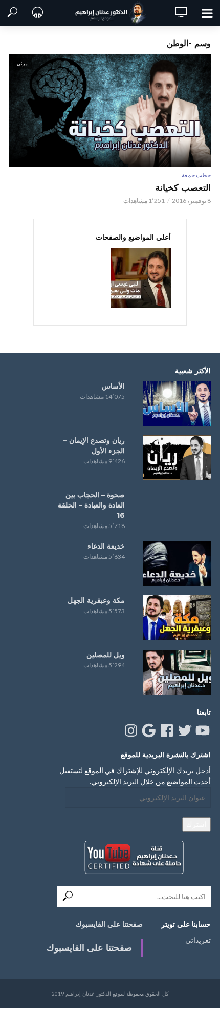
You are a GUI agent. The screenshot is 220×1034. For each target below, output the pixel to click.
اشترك (196, 824)
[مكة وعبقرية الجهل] (177, 617)
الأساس (113, 386)
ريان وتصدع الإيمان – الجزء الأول (94, 445)
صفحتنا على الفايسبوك (109, 924)
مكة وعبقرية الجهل (96, 600)
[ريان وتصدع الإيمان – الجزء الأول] (177, 457)
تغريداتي (198, 940)
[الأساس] (177, 403)
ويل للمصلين (105, 654)
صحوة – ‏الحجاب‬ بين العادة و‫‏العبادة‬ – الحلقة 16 (91, 505)
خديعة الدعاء (106, 546)
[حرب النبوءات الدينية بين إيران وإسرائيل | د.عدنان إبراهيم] (141, 278)
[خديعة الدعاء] (177, 563)
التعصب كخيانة (183, 187)
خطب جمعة (196, 175)
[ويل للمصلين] (177, 672)
